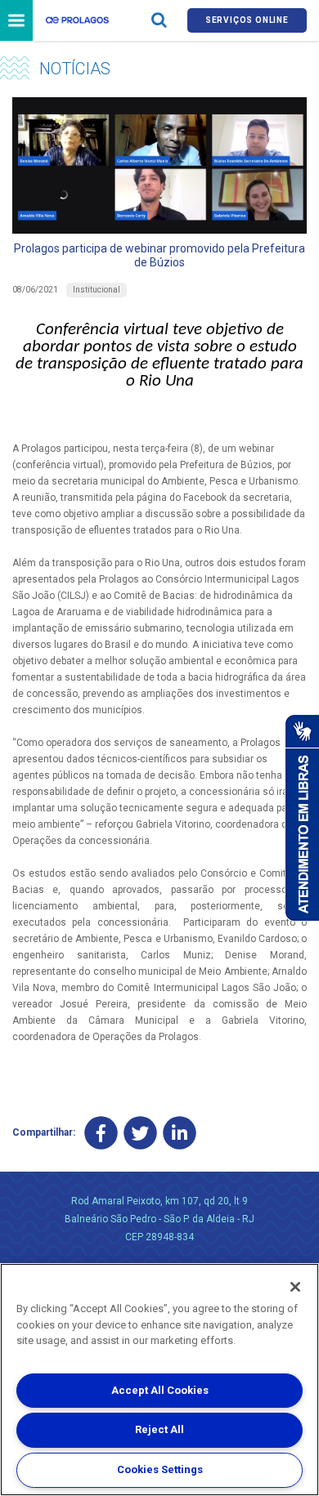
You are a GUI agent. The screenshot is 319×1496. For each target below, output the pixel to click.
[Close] (295, 1287)
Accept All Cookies (160, 1390)
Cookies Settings (160, 1469)
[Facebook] (101, 1133)
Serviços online (247, 20)
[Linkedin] (179, 1133)
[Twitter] (140, 1133)
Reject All (159, 1429)
